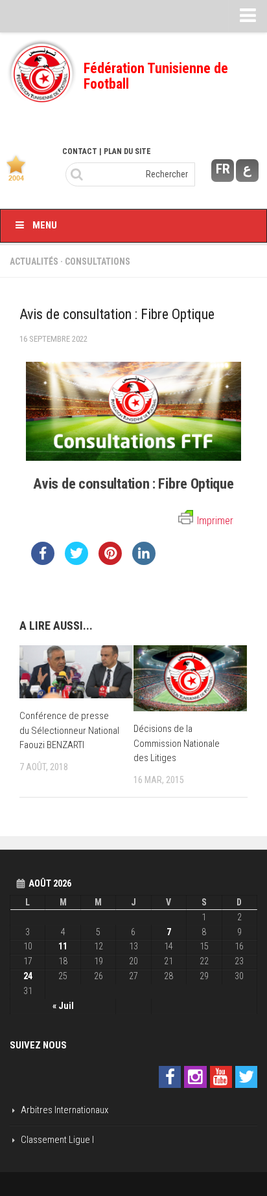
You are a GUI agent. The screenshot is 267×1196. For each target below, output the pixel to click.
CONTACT (79, 151)
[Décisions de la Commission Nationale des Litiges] (190, 678)
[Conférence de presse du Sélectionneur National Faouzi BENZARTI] (76, 672)
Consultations (97, 261)
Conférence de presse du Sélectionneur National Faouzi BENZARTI (69, 730)
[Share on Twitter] (76, 561)
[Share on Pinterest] (110, 561)
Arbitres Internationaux (64, 1110)
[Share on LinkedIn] (144, 561)
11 (62, 946)
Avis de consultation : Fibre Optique (133, 483)
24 (27, 976)
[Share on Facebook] (42, 561)
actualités (34, 261)
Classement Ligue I (57, 1140)
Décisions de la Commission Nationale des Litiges (177, 743)
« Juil (63, 1006)
